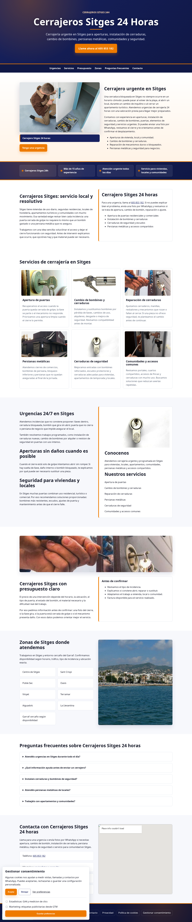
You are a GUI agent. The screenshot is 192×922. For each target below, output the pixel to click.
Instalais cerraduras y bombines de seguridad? (51, 778)
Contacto (137, 68)
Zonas (98, 68)
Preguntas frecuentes (117, 68)
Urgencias (55, 68)
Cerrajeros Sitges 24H (96, 12)
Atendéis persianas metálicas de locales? (47, 790)
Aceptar (11, 892)
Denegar (24, 892)
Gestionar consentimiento (157, 912)
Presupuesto (84, 68)
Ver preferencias (41, 891)
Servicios (69, 68)
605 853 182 (137, 202)
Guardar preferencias (46, 914)
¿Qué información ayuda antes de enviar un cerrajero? (55, 767)
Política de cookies (128, 912)
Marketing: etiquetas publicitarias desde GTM (33, 906)
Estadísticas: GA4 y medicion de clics (28, 901)
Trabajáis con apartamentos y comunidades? (50, 801)
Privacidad (107, 912)
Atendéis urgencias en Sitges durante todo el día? (52, 756)
